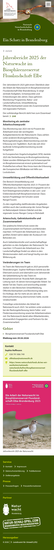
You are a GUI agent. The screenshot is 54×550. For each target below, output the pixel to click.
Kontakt (8, 466)
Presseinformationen (32, 486)
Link (14, 116)
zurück (8, 51)
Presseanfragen (12, 486)
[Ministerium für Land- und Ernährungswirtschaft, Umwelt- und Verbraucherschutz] (10, 9)
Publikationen (35, 471)
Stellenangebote (12, 475)
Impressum (21, 466)
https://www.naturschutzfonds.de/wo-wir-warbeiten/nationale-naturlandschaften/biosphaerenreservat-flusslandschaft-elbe (28, 366)
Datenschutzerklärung (15, 471)
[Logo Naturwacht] (12, 509)
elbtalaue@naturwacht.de (21, 358)
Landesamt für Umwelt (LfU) (25, 542)
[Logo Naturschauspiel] (21, 523)
